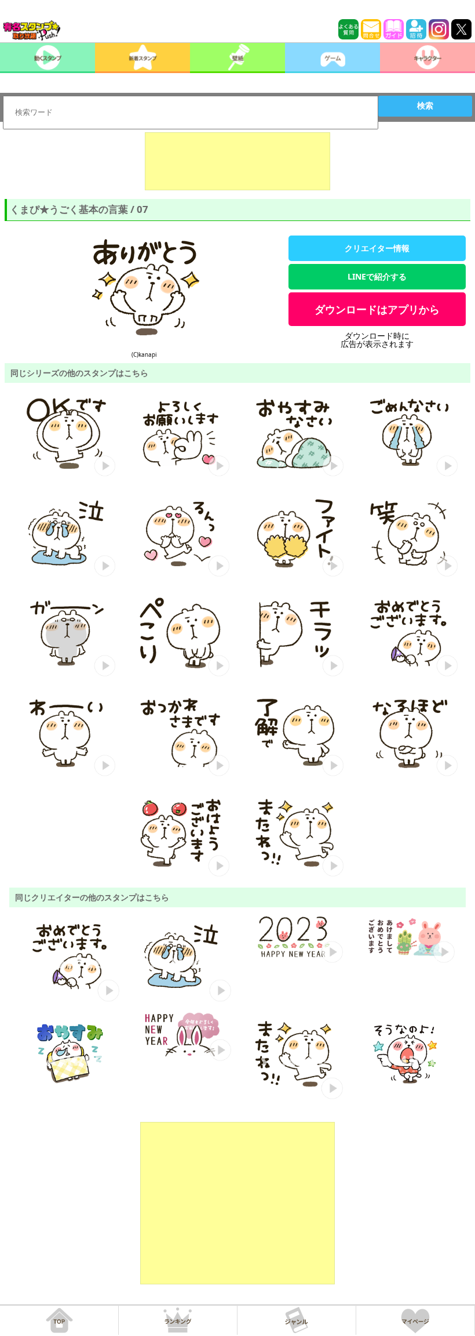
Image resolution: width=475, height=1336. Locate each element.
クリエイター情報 (377, 248)
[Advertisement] (237, 161)
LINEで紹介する (377, 276)
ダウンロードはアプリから (377, 309)
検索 (425, 105)
